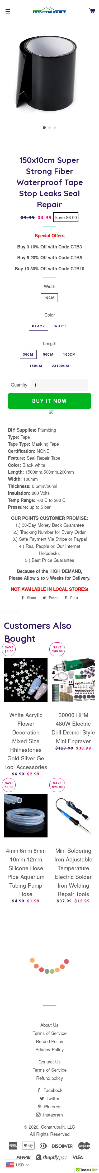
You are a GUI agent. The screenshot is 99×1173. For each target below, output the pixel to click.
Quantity (19, 384)
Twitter (52, 1098)
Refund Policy (49, 1041)
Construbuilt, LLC (58, 1126)
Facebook (52, 1090)
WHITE (60, 326)
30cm (28, 354)
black (38, 326)
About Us (49, 1024)
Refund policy (49, 1078)
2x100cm (60, 366)
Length (49, 343)
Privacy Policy (49, 1049)
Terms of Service (50, 1033)
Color (49, 314)
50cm (48, 354)
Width (49, 286)
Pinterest (52, 1106)
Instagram (52, 1114)
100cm (69, 354)
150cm (36, 366)
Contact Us (50, 1061)
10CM (49, 298)
